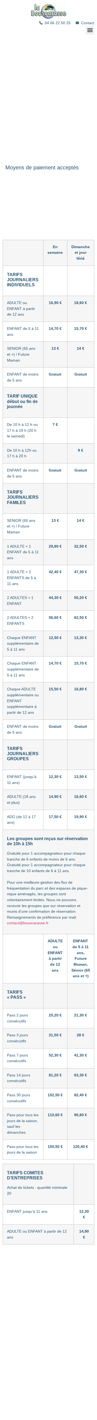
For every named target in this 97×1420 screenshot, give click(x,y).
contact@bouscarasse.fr (27, 923)
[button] (89, 30)
